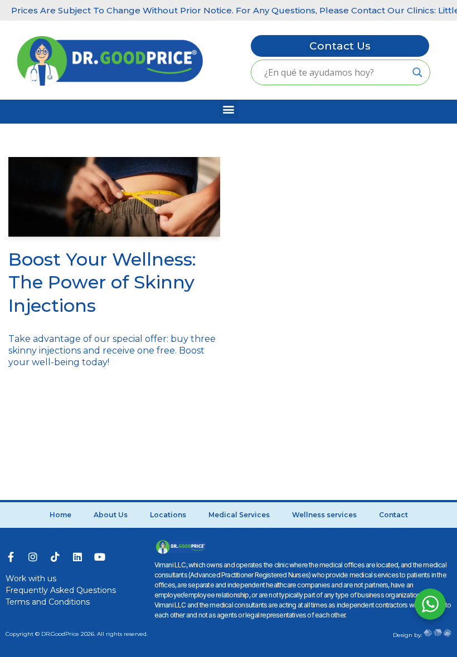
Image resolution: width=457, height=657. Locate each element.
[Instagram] (33, 557)
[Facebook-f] (11, 557)
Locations (168, 515)
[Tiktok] (55, 557)
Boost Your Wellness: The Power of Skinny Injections (102, 282)
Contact (393, 515)
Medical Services (239, 515)
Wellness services (324, 515)
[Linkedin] (77, 557)
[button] (229, 109)
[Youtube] (100, 557)
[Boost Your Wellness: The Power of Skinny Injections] (114, 197)
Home (60, 515)
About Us (111, 515)
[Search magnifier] (417, 72)
